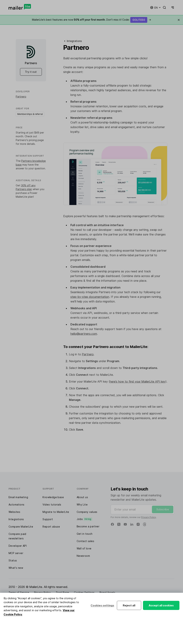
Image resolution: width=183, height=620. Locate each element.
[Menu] (171, 7)
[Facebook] (112, 524)
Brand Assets (107, 592)
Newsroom (83, 555)
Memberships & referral (30, 114)
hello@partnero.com (83, 333)
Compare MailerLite (21, 526)
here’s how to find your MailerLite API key (137, 381)
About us (82, 497)
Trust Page (62, 592)
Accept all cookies (161, 605)
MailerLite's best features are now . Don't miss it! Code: (91, 19)
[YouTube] (125, 524)
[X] (119, 524)
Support (48, 519)
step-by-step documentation (89, 297)
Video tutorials (52, 504)
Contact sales (85, 541)
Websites (14, 511)
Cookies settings (102, 605)
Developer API (18, 545)
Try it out (31, 71)
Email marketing (18, 497)
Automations (16, 504)
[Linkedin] (131, 524)
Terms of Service (19, 592)
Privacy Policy (148, 517)
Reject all (129, 605)
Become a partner (88, 526)
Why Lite (82, 504)
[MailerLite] (20, 7)
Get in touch (85, 533)
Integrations (16, 519)
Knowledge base (53, 497)
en (156, 7)
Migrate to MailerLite (56, 511)
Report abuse (51, 526)
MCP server (16, 553)
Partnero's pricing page (30, 140)
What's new (16, 567)
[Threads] (144, 524)
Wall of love (84, 548)
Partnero (21, 96)
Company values (87, 511)
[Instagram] (138, 524)
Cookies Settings (84, 592)
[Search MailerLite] (164, 7)
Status (13, 560)
